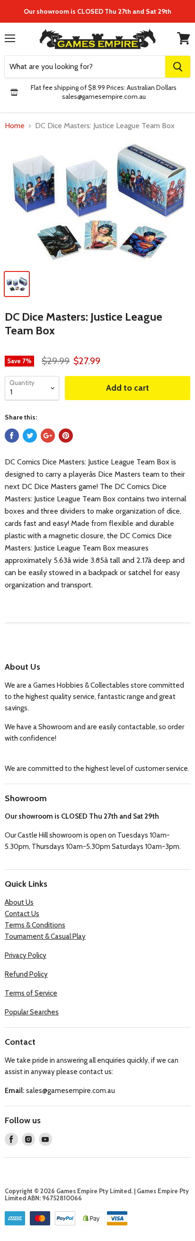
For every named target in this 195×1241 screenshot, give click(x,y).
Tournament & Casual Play (45, 936)
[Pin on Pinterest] (66, 435)
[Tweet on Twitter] (30, 435)
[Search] (177, 67)
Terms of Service (31, 993)
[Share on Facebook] (12, 435)
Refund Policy (26, 974)
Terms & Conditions (35, 925)
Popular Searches (32, 1012)
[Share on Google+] (48, 435)
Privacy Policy (25, 955)
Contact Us (22, 913)
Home (15, 126)
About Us (19, 902)
